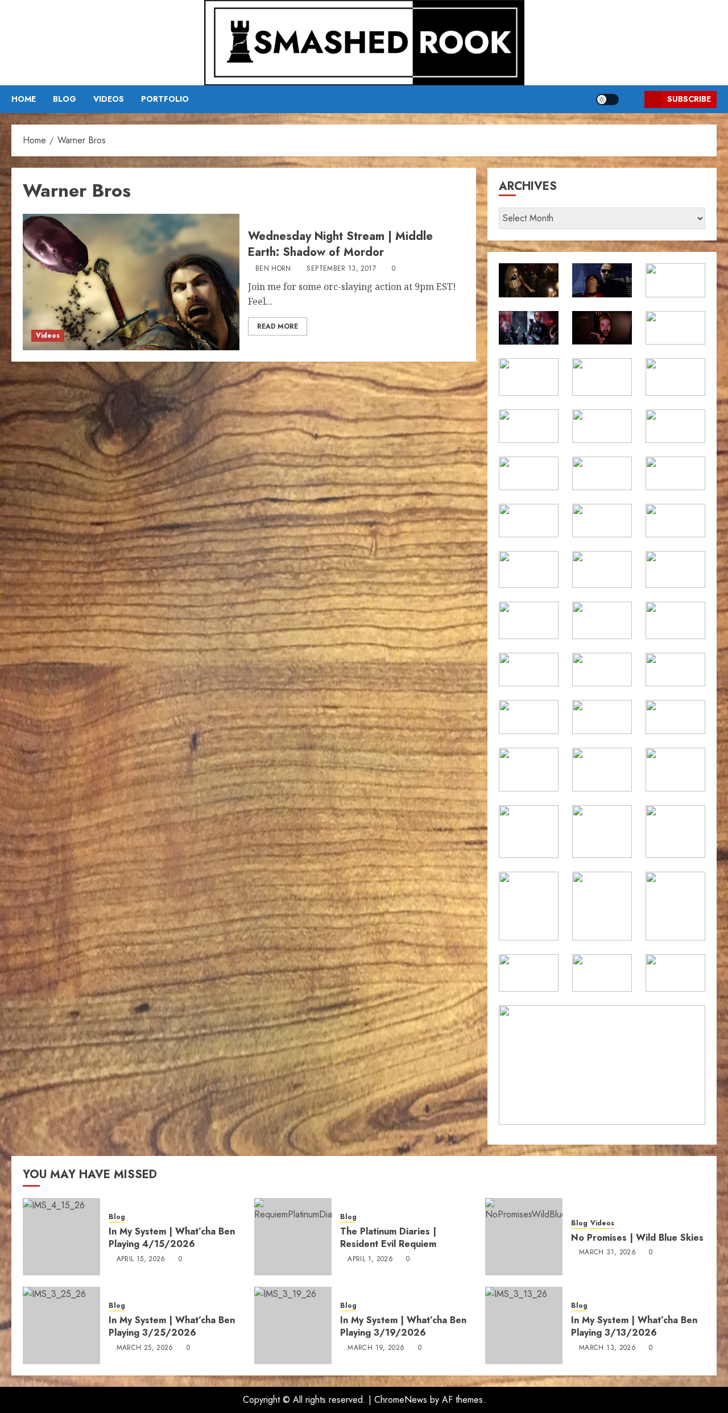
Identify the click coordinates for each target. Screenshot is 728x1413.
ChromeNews (400, 1399)
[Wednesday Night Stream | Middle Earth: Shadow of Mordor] (131, 282)
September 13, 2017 (341, 269)
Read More (277, 326)
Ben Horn (273, 269)
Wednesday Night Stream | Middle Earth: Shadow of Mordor (340, 244)
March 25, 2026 (145, 1348)
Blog (64, 99)
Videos (108, 99)
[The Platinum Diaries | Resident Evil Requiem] (293, 1236)
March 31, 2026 (607, 1252)
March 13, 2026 (607, 1348)
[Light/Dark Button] (607, 99)
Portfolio (165, 99)
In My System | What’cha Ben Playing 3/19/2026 (403, 1326)
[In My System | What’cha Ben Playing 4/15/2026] (61, 1236)
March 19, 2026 (376, 1348)
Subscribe (689, 99)
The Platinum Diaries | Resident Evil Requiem (388, 1237)
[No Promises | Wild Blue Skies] (523, 1236)
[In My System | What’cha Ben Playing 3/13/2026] (523, 1325)
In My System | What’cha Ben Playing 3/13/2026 (634, 1326)
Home (23, 99)
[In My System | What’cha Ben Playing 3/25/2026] (61, 1325)
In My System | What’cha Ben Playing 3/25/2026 (172, 1326)
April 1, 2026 (370, 1259)
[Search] (631, 99)
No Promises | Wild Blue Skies (637, 1237)
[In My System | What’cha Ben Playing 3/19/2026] (293, 1325)
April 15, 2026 (141, 1259)
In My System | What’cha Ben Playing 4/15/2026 (172, 1237)
